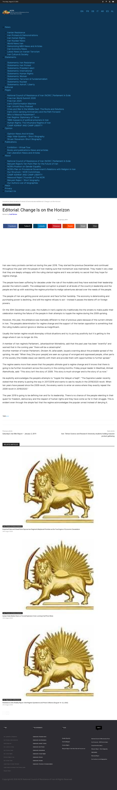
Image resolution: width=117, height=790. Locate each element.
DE (93, 11)
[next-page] (7, 713)
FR (87, 11)
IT (98, 11)
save (7, 416)
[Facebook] (102, 1)
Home (5, 201)
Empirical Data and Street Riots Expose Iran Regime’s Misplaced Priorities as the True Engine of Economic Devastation (41, 529)
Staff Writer (13, 214)
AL (112, 11)
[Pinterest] (106, 1)
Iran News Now (12, 201)
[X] (109, 1)
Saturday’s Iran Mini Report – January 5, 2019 (19, 434)
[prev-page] (4, 713)
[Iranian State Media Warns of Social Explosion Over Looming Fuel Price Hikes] (58, 575)
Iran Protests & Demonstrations (27, 201)
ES (107, 11)
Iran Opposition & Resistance (11, 700)
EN (82, 11)
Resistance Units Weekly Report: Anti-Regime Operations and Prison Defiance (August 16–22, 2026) (35, 703)
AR (102, 11)
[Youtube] (113, 1)
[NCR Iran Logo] (16, 12)
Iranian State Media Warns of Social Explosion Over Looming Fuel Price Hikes (28, 616)
